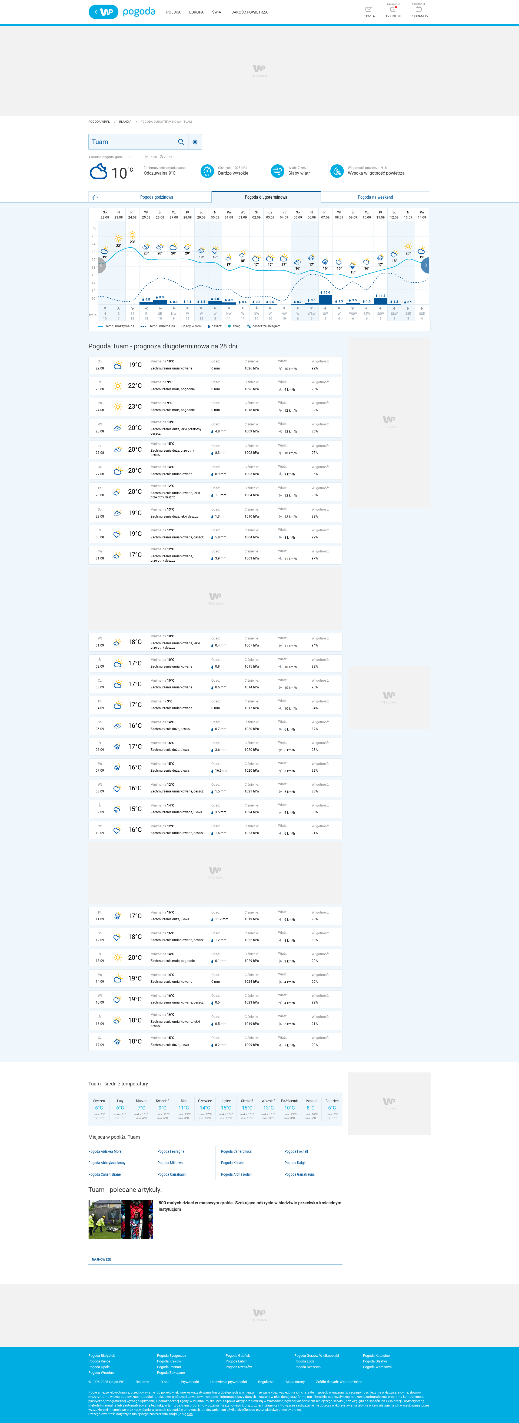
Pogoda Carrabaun (172, 1174)
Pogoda (139, 12)
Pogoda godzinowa (156, 197)
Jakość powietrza (250, 12)
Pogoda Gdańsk (238, 1356)
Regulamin (266, 1382)
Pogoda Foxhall (296, 1151)
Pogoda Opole (99, 1367)
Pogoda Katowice (376, 1356)
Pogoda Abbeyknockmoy (106, 1162)
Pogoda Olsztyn (375, 1361)
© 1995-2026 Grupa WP (106, 1382)
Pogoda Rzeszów (239, 1367)
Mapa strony (295, 1382)
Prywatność (190, 1382)
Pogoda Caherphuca (236, 1151)
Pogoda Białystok (101, 1356)
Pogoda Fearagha (171, 1151)
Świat (217, 12)
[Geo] (195, 142)
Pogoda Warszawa (377, 1367)
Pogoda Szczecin (307, 1367)
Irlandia (125, 122)
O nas (165, 1382)
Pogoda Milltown (170, 1162)
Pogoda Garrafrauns (300, 1174)
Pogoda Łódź (304, 1361)
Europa (196, 12)
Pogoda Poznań (169, 1367)
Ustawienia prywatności (228, 1382)
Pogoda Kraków (169, 1361)
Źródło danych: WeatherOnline (339, 1382)
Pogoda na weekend (375, 197)
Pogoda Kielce (99, 1361)
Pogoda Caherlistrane (104, 1174)
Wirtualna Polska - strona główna (103, 12)
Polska (173, 12)
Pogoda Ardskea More (105, 1151)
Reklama (142, 1382)
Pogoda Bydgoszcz (171, 1356)
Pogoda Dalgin (296, 1162)
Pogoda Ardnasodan (236, 1174)
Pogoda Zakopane (171, 1373)
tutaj (190, 1414)
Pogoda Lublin (236, 1361)
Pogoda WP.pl (99, 122)
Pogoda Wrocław (101, 1373)
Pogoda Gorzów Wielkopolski (316, 1356)
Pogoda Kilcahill (233, 1162)
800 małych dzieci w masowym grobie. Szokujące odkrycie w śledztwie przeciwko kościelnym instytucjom (250, 1206)
